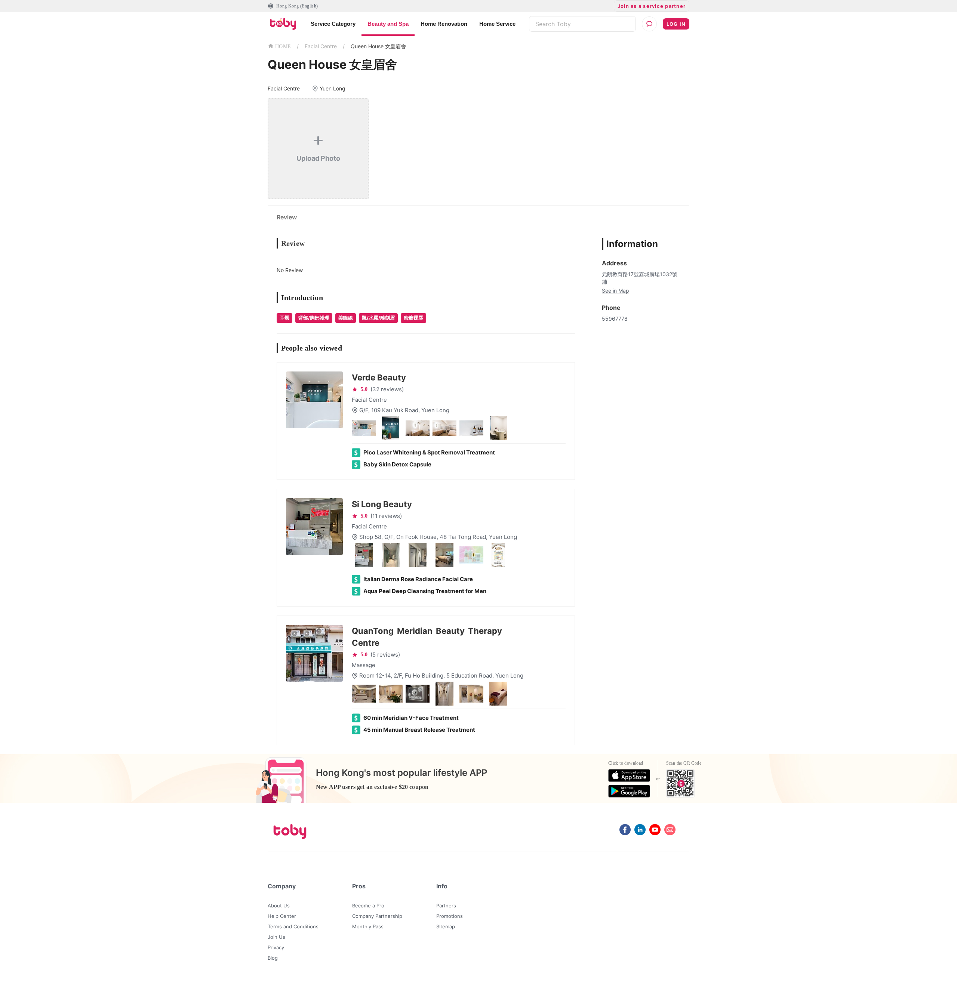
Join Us (276, 937)
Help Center (282, 916)
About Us (279, 906)
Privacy (276, 947)
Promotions (449, 916)
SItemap (445, 926)
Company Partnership (377, 916)
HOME (283, 46)
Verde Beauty (379, 377)
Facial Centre (321, 46)
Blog (273, 958)
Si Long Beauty (382, 504)
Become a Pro (368, 906)
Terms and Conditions (293, 926)
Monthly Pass (368, 926)
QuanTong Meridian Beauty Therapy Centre (427, 637)
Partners (446, 906)
